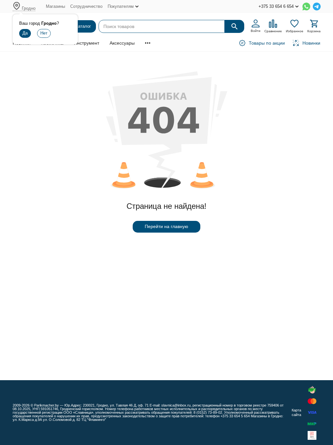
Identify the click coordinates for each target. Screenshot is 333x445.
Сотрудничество (86, 6)
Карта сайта (296, 412)
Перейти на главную (166, 226)
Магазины (55, 6)
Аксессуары (122, 43)
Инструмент (86, 43)
